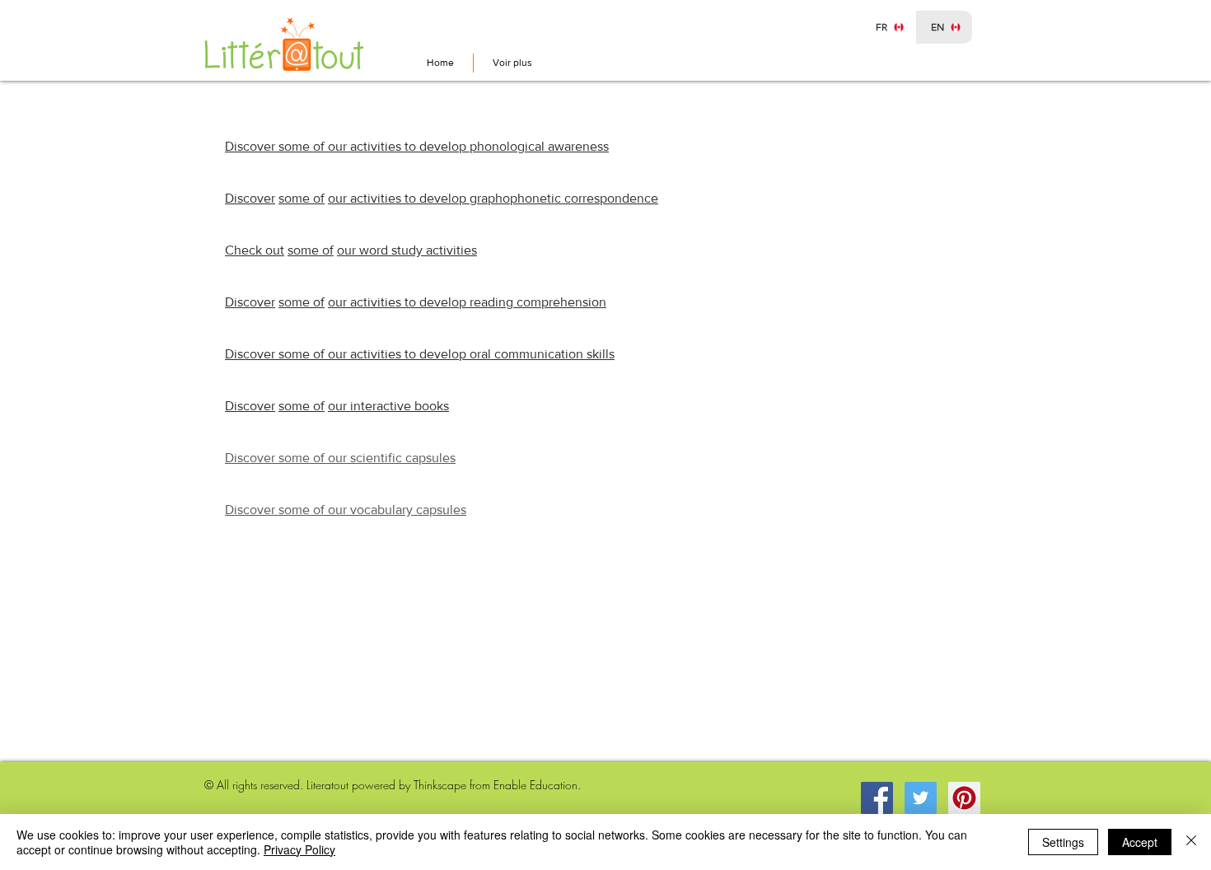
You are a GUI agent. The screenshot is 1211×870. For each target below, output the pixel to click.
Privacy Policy (299, 849)
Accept (1139, 842)
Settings (1063, 842)
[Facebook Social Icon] (877, 798)
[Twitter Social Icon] (921, 798)
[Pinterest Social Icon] (964, 798)
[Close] (1191, 842)
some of (301, 198)
